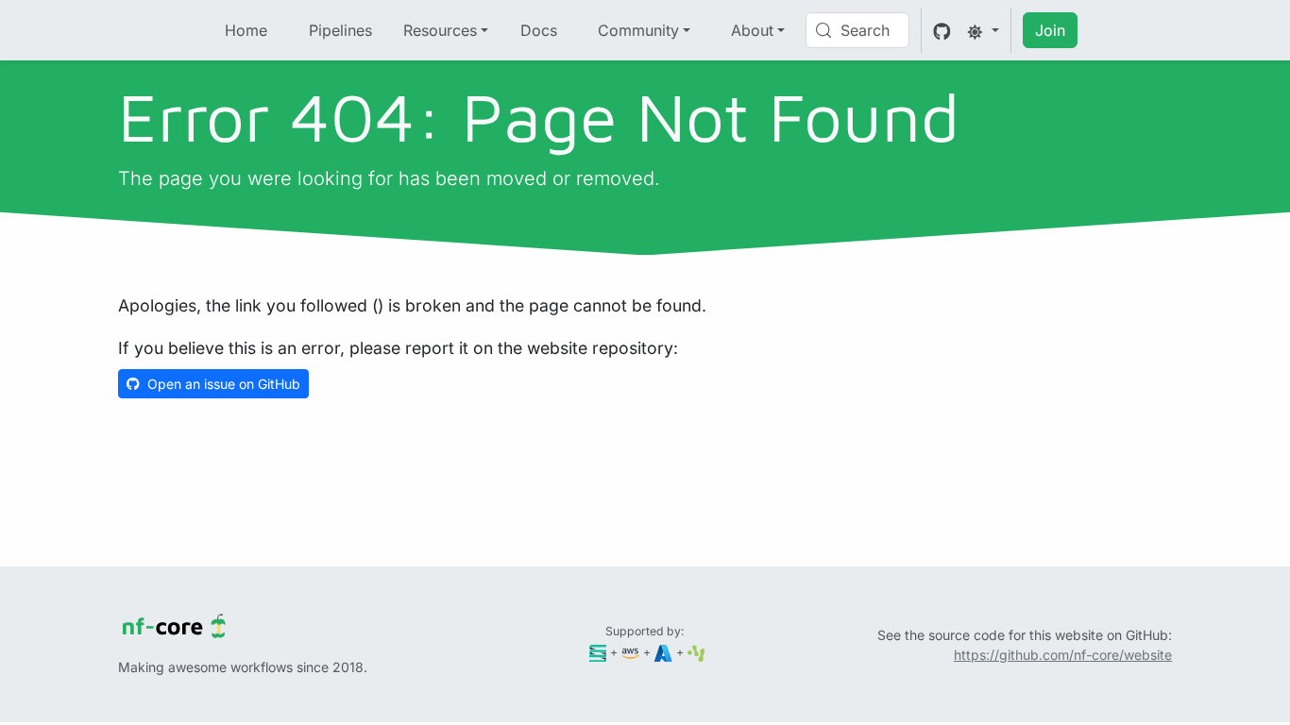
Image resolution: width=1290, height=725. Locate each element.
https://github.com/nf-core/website (1063, 655)
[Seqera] (598, 652)
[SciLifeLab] (696, 652)
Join (1050, 30)
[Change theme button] (983, 30)
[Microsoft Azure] (663, 652)
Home (246, 30)
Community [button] (638, 30)
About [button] (752, 30)
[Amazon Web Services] (630, 652)
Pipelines (340, 30)
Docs (538, 30)
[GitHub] (942, 30)
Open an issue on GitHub (223, 384)
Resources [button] (440, 30)
